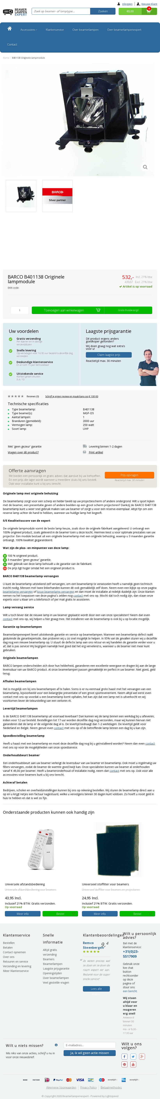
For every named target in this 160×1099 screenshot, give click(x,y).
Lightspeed (111, 1096)
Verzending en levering (17, 966)
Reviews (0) (33, 396)
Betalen (8, 947)
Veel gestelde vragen (56, 982)
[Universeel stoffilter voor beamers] (118, 849)
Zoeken (103, 11)
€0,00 (130, 11)
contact (78, 595)
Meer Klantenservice (16, 971)
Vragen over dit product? (23, 452)
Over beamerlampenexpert (124, 30)
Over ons (8, 957)
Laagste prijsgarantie (56, 968)
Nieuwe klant (149, 4)
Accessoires (27, 30)
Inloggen (127, 4)
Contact (12, 44)
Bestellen (9, 943)
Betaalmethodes (111, 1087)
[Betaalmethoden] (25, 1080)
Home (6, 57)
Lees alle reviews (96, 989)
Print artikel (96, 452)
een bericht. (130, 991)
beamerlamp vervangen (18, 591)
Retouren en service (15, 961)
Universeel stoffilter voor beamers (105, 884)
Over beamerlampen (85, 30)
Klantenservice (55, 30)
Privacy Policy (88, 1087)
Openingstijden (52, 973)
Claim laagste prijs (108, 355)
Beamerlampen (52, 964)
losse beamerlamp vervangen (55, 591)
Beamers (48, 959)
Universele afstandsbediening (25, 884)
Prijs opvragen (129, 475)
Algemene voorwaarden (61, 1087)
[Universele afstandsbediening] (41, 849)
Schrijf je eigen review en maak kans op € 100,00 (71, 396)
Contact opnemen (14, 952)
